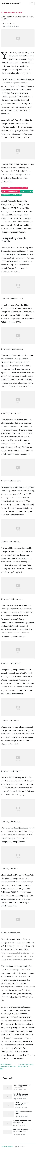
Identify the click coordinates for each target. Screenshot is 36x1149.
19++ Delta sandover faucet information (21, 1095)
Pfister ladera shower (10, 191)
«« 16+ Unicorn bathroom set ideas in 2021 (7, 1066)
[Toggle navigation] (32, 3)
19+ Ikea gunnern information (21, 1104)
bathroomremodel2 (7, 1146)
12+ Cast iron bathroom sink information (22, 1121)
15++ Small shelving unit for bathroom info (22, 1130)
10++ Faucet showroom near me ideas (22, 1086)
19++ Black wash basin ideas (24, 1113)
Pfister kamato (27, 191)
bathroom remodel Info (11, 13)
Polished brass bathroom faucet (14, 188)
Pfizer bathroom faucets (11, 195)
